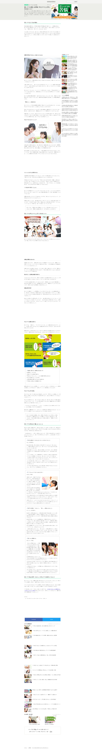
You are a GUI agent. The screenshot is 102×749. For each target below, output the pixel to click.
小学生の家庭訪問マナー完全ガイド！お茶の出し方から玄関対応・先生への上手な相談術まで (70, 102)
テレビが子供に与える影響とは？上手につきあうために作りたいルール (72, 80)
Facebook (34, 619)
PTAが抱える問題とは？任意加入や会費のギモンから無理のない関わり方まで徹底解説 (70, 113)
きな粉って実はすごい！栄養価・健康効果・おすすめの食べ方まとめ (72, 72)
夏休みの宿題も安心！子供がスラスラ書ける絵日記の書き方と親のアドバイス (72, 57)
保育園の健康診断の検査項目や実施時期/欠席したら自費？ (72, 91)
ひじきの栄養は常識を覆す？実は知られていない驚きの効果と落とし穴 (72, 87)
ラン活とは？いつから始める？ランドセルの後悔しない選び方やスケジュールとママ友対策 (70, 130)
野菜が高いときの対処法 (49, 724)
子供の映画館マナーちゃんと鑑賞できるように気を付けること (72, 76)
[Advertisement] (42, 45)
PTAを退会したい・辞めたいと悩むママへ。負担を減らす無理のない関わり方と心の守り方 (70, 120)
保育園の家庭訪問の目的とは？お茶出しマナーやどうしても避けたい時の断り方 (70, 116)
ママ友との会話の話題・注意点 (34, 724)
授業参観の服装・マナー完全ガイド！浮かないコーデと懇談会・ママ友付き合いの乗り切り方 (70, 125)
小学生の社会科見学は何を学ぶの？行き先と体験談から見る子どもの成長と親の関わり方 (70, 109)
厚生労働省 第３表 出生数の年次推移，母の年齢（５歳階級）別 (37, 598)
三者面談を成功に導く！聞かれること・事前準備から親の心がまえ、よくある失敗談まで (70, 98)
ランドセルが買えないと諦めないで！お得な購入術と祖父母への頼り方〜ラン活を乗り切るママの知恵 (70, 134)
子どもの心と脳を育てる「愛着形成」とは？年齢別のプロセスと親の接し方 (72, 68)
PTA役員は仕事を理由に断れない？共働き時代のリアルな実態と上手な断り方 (70, 106)
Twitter (51, 619)
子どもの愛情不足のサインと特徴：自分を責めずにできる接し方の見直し (72, 84)
